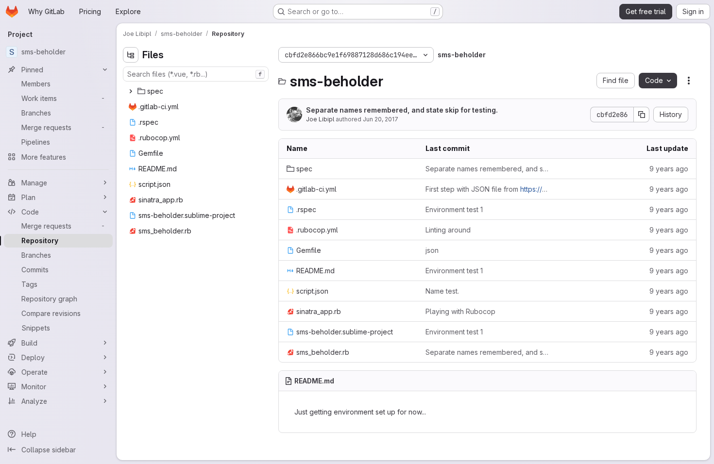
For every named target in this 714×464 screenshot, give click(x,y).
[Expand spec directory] (130, 91)
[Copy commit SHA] (641, 114)
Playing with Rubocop (460, 311)
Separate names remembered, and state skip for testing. (402, 110)
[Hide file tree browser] (130, 55)
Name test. (442, 291)
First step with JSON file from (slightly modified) (487, 189)
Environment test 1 (454, 209)
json (432, 250)
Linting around (448, 230)
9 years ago (668, 169)
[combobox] (196, 74)
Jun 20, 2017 (380, 119)
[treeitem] (197, 91)
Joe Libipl (320, 119)
